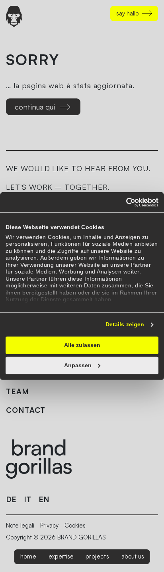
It (27, 499)
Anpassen (78, 365)
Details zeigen (124, 324)
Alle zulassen (82, 345)
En (44, 499)
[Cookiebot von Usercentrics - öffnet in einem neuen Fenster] (123, 202)
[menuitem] (28, 556)
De (11, 499)
